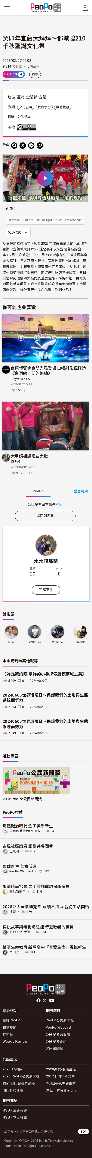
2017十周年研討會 (60, 1076)
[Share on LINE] (31, 145)
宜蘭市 (44, 97)
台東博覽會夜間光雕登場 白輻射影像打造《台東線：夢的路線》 (48, 370)
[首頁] (46, 8)
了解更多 (46, 590)
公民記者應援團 (58, 1034)
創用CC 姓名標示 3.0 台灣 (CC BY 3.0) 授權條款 (27, 127)
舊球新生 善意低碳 (20, 866)
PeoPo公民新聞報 (60, 1020)
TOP (84, 1131)
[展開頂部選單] (85, 8)
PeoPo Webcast (21, 871)
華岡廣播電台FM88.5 (24, 831)
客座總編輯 (54, 1048)
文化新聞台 (17, 891)
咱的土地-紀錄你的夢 (19, 1083)
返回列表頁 (45, 516)
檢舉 (35, 74)
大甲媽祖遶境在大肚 (29, 456)
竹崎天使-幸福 (19, 932)
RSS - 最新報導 (15, 1110)
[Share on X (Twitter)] (22, 145)
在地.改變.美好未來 (61, 1083)
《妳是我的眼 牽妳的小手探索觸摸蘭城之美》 (44, 674)
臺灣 (21, 97)
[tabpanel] (45, 504)
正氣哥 (14, 851)
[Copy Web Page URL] (40, 145)
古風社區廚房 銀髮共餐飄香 (28, 846)
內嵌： (11, 209)
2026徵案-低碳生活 (61, 1069)
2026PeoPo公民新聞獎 (22, 798)
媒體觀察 (62, 107)
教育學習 (44, 107)
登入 (59, 504)
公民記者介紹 (56, 1041)
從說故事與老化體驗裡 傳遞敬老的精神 (38, 927)
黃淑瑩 (80, 642)
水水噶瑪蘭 (46, 560)
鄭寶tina (57, 642)
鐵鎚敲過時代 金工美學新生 (28, 825)
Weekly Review (15, 1041)
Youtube (52, 1000)
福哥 (12, 912)
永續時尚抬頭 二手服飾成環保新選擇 (36, 886)
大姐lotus (34, 642)
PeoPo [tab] (38, 491)
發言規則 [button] (81, 491)
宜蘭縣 (31, 97)
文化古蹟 (25, 107)
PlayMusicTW (20, 379)
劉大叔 (16, 462)
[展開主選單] (7, 8)
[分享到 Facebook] (14, 145)
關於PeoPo (11, 1020)
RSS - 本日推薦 (15, 1117)
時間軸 (8, 1034)
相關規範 (9, 1027)
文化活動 (24, 117)
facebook (38, 1000)
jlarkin (11, 642)
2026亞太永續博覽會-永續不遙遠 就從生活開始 (46, 906)
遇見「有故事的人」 (61, 1090)
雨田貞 (14, 952)
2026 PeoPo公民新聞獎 (21, 1076)
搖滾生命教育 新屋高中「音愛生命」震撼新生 (44, 947)
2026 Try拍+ (12, 1069)
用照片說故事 (13, 1090)
